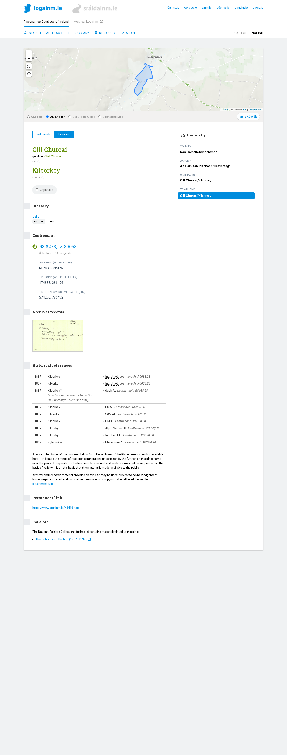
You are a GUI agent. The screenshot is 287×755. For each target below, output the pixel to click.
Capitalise (46, 190)
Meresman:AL (114, 442)
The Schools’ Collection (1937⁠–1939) (61, 539)
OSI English (57, 116)
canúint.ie (241, 7)
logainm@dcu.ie (43, 483)
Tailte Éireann (255, 109)
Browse (56, 33)
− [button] (29, 58)
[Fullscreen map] (29, 66)
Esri (244, 109)
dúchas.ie (223, 7)
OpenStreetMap (112, 116)
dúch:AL (110, 391)
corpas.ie (190, 7)
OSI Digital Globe (83, 116)
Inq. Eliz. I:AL (114, 435)
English (256, 33)
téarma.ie (172, 7)
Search (34, 33)
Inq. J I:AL (112, 376)
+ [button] (29, 53)
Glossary (81, 33)
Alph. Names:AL (116, 428)
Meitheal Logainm (86, 22)
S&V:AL (110, 414)
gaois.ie (258, 7)
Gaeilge (240, 33)
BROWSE (251, 116)
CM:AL (109, 421)
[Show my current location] (29, 74)
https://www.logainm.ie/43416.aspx (56, 508)
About (130, 33)
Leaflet (224, 109)
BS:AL (109, 407)
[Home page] (43, 9)
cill (35, 216)
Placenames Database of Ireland (46, 22)
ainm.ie (207, 7)
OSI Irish (37, 116)
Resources (107, 33)
